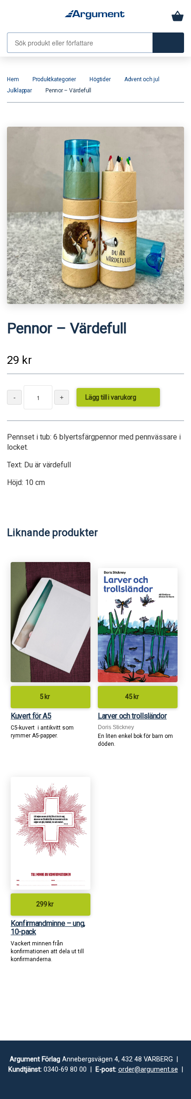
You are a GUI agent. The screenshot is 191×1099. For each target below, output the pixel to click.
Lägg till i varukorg (117, 396)
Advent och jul (141, 79)
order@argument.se (148, 1069)
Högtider (99, 79)
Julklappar (19, 90)
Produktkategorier (54, 79)
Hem (13, 79)
